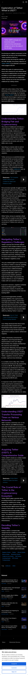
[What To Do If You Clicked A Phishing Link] (24, 619)
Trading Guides (6, 560)
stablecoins (17, 169)
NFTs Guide (15, 558)
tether (14, 565)
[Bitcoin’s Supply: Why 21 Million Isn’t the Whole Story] (24, 596)
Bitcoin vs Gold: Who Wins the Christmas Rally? (9, 603)
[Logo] (2, 2)
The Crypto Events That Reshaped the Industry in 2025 (10, 588)
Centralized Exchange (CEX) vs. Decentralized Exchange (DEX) (9, 580)
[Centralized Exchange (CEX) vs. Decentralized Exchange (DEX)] (24, 581)
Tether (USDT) (5, 63)
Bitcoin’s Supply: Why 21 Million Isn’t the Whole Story (9, 596)
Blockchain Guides (15, 554)
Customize (14, 667)
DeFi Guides (18, 556)
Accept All (14, 663)
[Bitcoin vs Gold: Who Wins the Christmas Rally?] (24, 604)
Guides (2, 13)
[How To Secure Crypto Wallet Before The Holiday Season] (24, 627)
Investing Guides (6, 558)
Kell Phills (5, 18)
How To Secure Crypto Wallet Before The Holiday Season (9, 626)
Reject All (14, 671)
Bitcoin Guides (5, 554)
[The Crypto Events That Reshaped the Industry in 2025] (24, 588)
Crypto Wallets (4, 629)
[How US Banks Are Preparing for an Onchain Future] (24, 611)
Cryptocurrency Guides (8, 556)
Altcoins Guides (8, 13)
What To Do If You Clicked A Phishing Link (8, 619)
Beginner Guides (6, 552)
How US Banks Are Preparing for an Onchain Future (10, 611)
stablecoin (7, 565)
